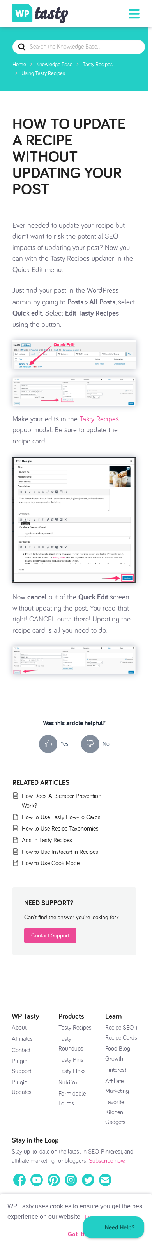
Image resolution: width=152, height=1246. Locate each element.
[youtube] (36, 1179)
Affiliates (22, 1039)
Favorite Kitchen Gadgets (115, 1112)
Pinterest (115, 1070)
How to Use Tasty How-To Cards (61, 817)
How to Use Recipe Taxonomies (60, 828)
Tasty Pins (70, 1060)
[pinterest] (54, 1179)
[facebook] (19, 1179)
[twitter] (88, 1179)
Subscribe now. (107, 1161)
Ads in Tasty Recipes (47, 840)
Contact (21, 1050)
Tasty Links (72, 1071)
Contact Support (50, 936)
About (19, 1027)
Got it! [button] (76, 1234)
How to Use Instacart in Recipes (60, 852)
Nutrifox (68, 1082)
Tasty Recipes (99, 419)
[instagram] (71, 1179)
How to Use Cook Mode (51, 863)
